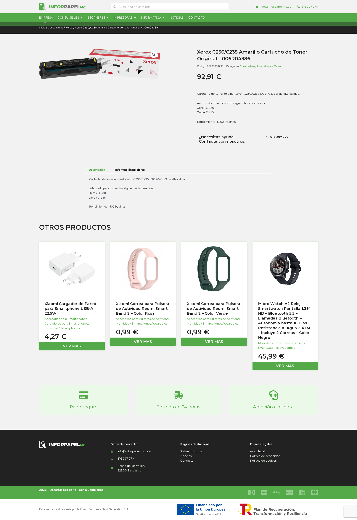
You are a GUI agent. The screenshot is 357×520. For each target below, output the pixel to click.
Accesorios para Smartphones (66, 319)
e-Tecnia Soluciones (88, 490)
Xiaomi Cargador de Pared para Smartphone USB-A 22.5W (70, 308)
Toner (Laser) (265, 66)
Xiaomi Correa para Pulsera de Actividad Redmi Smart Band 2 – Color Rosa (142, 308)
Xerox (69, 27)
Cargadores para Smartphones (66, 323)
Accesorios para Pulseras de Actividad (142, 319)
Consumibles (55, 27)
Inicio (42, 27)
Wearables (159, 323)
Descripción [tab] (97, 169)
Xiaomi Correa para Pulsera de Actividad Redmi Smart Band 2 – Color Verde (213, 308)
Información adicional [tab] (130, 169)
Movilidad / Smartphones (62, 328)
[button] (153, 54)
